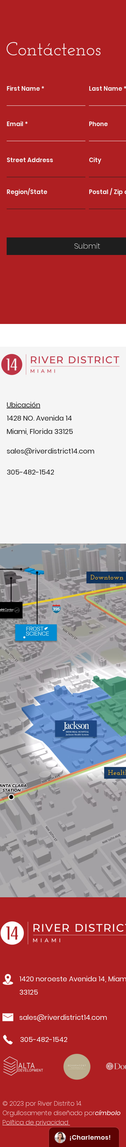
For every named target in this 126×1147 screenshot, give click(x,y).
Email (15, 124)
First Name (23, 89)
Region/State (27, 192)
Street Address (30, 160)
